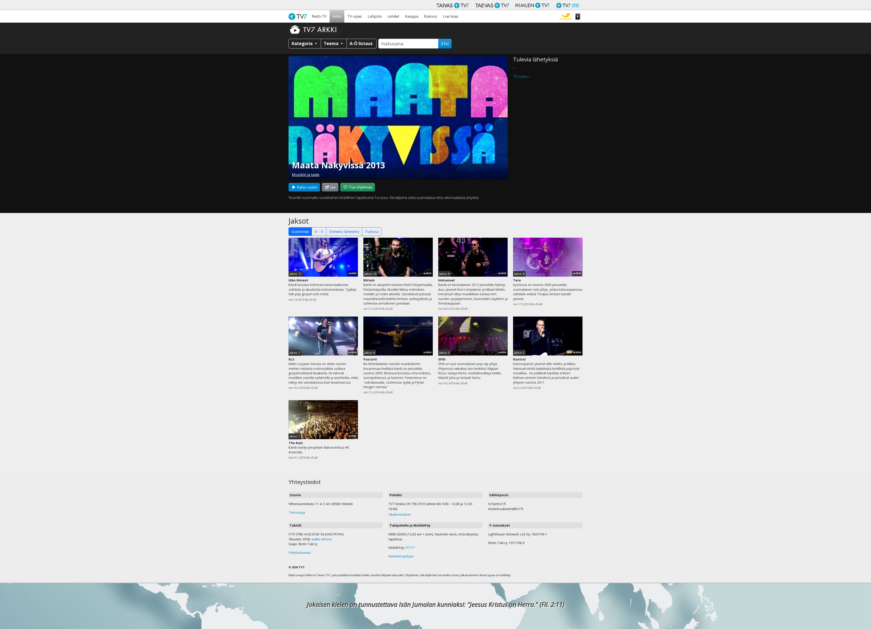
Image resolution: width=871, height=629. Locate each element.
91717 (410, 547)
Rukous (430, 16)
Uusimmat (300, 231)
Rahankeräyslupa (400, 556)
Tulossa (372, 231)
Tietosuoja (297, 512)
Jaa (332, 187)
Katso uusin (306, 187)
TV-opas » (521, 76)
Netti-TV (319, 16)
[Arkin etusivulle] (313, 29)
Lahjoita (375, 16)
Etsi (445, 43)
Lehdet (393, 16)
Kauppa (411, 16)
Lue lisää (450, 16)
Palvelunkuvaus (300, 552)
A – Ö (319, 231)
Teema (332, 43)
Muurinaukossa (565, 16)
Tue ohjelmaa (360, 187)
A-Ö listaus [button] (361, 43)
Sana (578, 16)
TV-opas (354, 16)
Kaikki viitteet (322, 539)
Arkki (337, 16)
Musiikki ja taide (305, 174)
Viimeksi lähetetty (344, 231)
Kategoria (302, 43)
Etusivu (299, 16)
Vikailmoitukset (399, 514)
